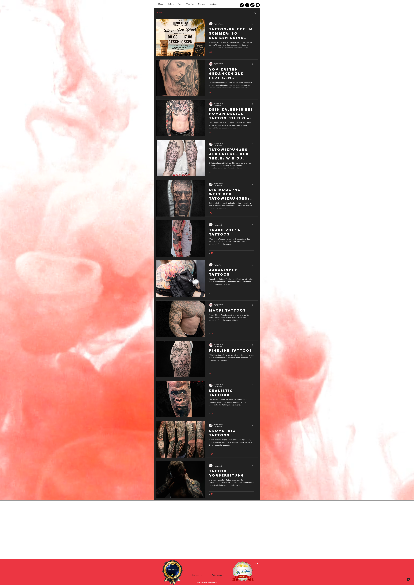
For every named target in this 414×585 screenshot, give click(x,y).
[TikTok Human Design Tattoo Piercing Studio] (252, 5)
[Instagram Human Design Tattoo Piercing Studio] (242, 5)
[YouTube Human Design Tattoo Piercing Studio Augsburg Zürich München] (258, 5)
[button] (255, 13)
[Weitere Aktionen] (253, 23)
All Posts (159, 12)
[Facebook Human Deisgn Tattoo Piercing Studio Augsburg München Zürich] (247, 5)
